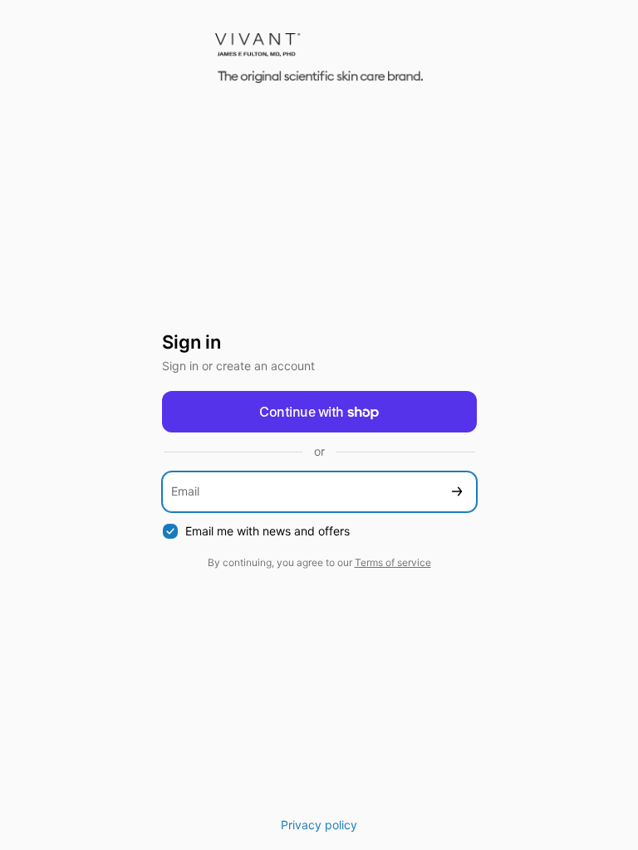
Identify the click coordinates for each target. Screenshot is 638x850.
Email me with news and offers (267, 531)
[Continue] (457, 491)
